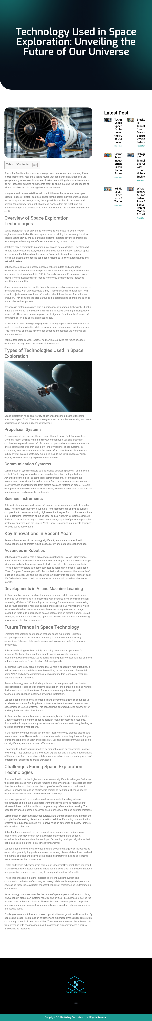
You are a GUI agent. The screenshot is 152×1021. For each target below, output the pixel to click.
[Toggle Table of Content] (33, 164)
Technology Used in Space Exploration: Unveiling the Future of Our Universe (122, 131)
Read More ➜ (119, 146)
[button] (76, 1002)
